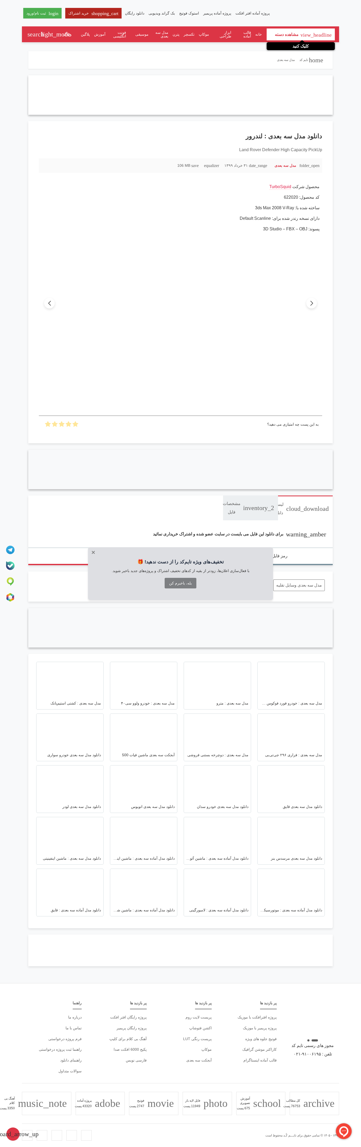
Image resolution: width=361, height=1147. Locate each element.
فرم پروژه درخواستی (65, 1039)
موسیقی (142, 34)
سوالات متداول (70, 1071)
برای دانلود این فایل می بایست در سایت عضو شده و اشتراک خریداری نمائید (239, 534)
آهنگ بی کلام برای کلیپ (128, 1039)
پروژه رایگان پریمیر (132, 1028)
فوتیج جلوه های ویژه (261, 1039)
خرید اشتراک (93, 13)
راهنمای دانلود (71, 1060)
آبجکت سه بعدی (199, 1060)
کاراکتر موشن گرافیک (259, 1049)
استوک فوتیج (189, 13)
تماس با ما (74, 1028)
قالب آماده (247, 34)
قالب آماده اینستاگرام (260, 1060)
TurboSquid (280, 186)
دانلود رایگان (134, 13)
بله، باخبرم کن (180, 583)
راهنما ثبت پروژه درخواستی (60, 1049)
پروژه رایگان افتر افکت (128, 1017)
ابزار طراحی (225, 34)
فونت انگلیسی (119, 34)
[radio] (75, 425)
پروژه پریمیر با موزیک (260, 1028)
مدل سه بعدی (161, 34)
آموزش (99, 34)
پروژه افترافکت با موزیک (257, 1017)
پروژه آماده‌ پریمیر (217, 13)
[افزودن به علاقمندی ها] (45, 165)
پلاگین (85, 34)
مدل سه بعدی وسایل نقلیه (299, 585)
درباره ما (75, 1017)
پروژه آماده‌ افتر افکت (252, 13)
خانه (258, 34)
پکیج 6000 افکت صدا (130, 1049)
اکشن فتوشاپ (200, 1028)
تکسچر (189, 34)
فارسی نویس (136, 1060)
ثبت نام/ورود (42, 13)
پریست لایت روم (199, 1017)
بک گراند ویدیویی (162, 13)
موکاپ (204, 34)
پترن (176, 34)
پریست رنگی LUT (197, 1039)
